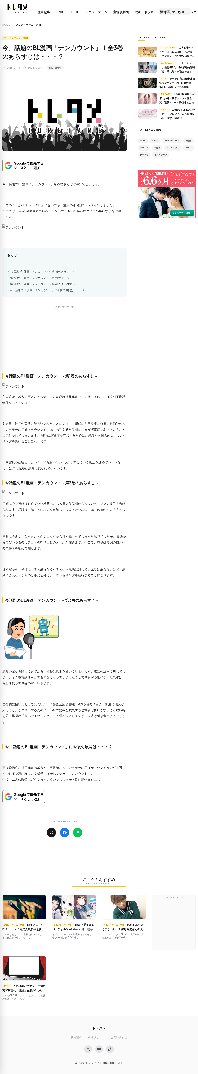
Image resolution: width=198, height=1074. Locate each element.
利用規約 (76, 1037)
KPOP (75, 12)
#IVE (142, 140)
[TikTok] (110, 1049)
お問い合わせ (119, 1037)
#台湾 (188, 140)
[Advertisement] (64, 343)
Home (6, 24)
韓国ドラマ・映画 (172, 12)
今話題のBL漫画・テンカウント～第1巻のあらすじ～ (42, 271)
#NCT (188, 147)
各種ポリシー (96, 1037)
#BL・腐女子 (55, 67)
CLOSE (116, 257)
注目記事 (44, 12)
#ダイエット (172, 147)
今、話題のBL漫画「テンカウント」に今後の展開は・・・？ (47, 290)
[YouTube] (99, 1049)
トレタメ (99, 1028)
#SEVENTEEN (171, 140)
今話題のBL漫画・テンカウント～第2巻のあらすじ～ (43, 277)
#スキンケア (160, 154)
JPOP (60, 12)
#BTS (155, 140)
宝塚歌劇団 (121, 12)
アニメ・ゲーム (96, 12)
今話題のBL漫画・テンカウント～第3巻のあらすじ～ (42, 284)
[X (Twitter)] (88, 1049)
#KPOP (144, 147)
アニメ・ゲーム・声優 (16, 38)
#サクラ (144, 154)
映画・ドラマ (144, 12)
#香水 (157, 147)
